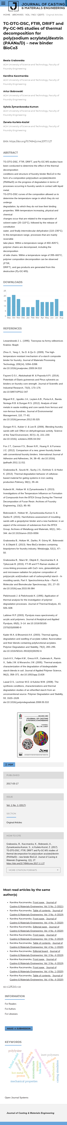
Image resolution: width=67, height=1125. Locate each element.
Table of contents (42, 910)
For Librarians (11, 1014)
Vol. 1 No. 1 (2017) (34, 14)
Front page (39, 902)
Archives (17, 14)
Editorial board (40, 951)
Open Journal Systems (16, 1097)
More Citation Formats (23, 870)
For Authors (10, 1009)
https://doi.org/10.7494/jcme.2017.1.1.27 (30, 141)
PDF (10, 764)
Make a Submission (19, 1028)
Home (6, 14)
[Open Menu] (3, 3)
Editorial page (40, 926)
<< (4, 986)
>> (19, 986)
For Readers (10, 1004)
